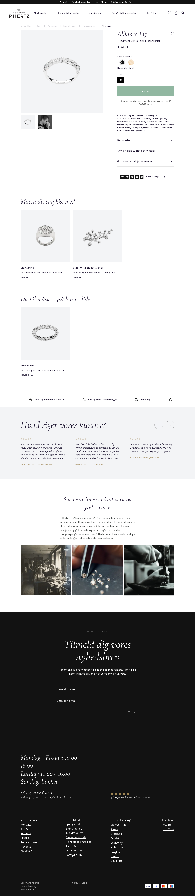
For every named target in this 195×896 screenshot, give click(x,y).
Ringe (114, 829)
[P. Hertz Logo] (19, 13)
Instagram (167, 824)
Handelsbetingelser (78, 841)
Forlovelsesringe (121, 820)
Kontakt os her (146, 104)
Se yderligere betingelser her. (131, 131)
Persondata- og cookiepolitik (28, 888)
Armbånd (117, 838)
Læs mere (58, 458)
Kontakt (26, 824)
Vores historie (29, 820)
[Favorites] (169, 13)
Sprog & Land (79, 882)
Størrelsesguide (76, 837)
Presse (25, 837)
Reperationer (29, 842)
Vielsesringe (118, 824)
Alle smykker (26, 26)
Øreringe (116, 833)
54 (121, 80)
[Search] (183, 13)
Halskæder (118, 847)
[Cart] (176, 13)
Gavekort (116, 860)
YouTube (168, 829)
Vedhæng (117, 843)
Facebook (168, 820)
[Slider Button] (170, 425)
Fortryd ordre (74, 855)
